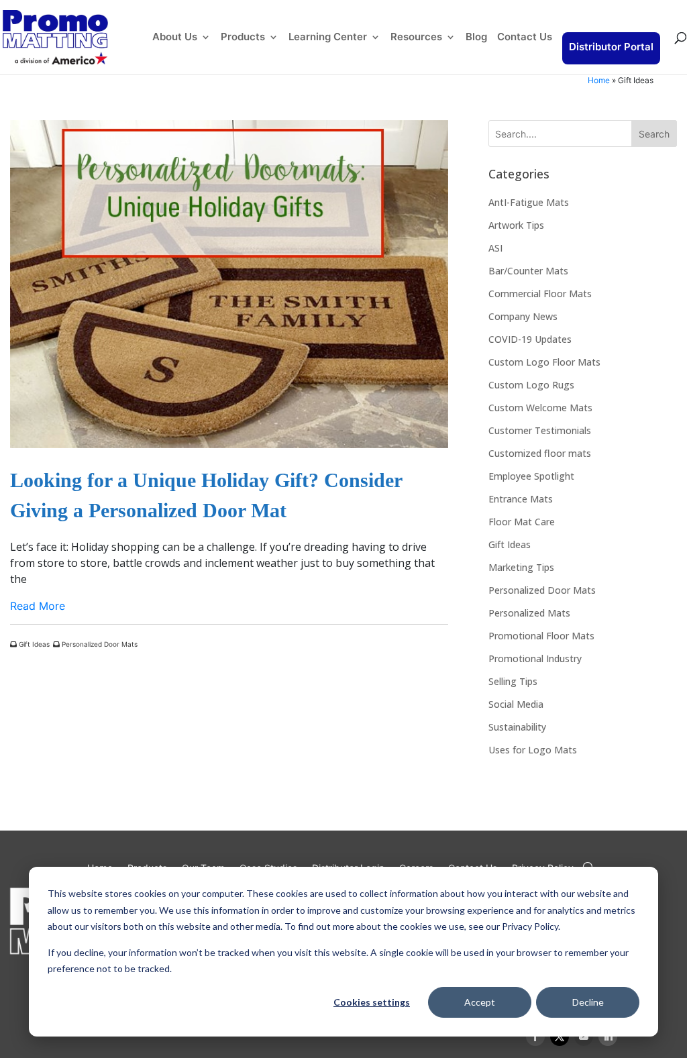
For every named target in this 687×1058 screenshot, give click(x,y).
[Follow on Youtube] (583, 1036)
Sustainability (517, 727)
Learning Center (327, 37)
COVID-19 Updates (530, 339)
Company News (523, 316)
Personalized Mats (529, 612)
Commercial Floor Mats (540, 293)
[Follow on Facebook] (535, 1036)
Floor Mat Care (521, 521)
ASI (495, 248)
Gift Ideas (33, 644)
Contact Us (524, 37)
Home (599, 80)
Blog (476, 37)
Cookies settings (371, 1002)
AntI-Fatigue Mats (528, 202)
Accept (479, 1002)
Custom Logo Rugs (531, 384)
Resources (416, 37)
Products (243, 37)
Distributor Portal (611, 46)
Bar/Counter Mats (528, 270)
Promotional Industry (535, 658)
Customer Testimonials (539, 430)
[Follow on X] (559, 1036)
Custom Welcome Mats (540, 407)
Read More (37, 606)
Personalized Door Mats (99, 644)
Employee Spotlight (531, 476)
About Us (174, 37)
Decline (588, 1002)
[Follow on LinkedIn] (607, 1036)
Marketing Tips (521, 567)
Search (654, 134)
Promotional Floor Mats (541, 635)
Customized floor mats (539, 453)
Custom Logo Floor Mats (544, 362)
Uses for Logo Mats (532, 749)
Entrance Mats (520, 498)
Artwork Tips (516, 225)
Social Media (515, 704)
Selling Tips (512, 681)
